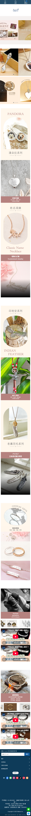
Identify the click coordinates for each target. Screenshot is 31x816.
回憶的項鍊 (15, 198)
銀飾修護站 (15, 695)
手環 (20, 530)
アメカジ (15, 454)
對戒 (11, 530)
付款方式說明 (4, 765)
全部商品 (3, 762)
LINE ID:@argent (15, 617)
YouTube (15, 613)
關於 (2, 758)
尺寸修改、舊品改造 (15, 700)
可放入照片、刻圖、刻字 (15, 199)
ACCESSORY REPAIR (15, 697)
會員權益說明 (4, 768)
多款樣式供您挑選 (15, 201)
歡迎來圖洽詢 (15, 615)
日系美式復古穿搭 (15, 456)
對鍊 (14, 530)
